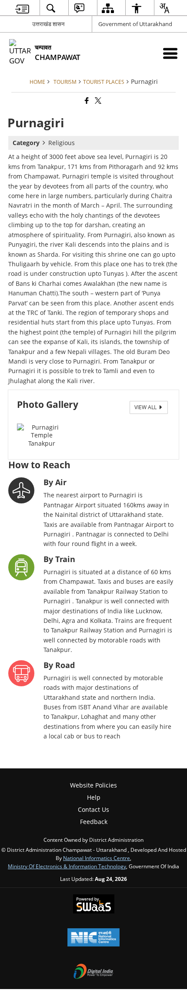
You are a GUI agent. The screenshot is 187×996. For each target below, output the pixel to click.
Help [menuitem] (93, 797)
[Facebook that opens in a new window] (86, 101)
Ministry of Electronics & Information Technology (67, 866)
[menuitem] (22, 8)
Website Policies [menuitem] (93, 785)
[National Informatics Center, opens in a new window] (93, 938)
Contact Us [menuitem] (93, 809)
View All (146, 407)
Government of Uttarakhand (135, 24)
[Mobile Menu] (170, 53)
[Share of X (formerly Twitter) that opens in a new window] (97, 101)
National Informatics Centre (96, 857)
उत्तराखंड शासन (48, 24)
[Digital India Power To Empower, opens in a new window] (93, 972)
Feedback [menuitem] (93, 821)
